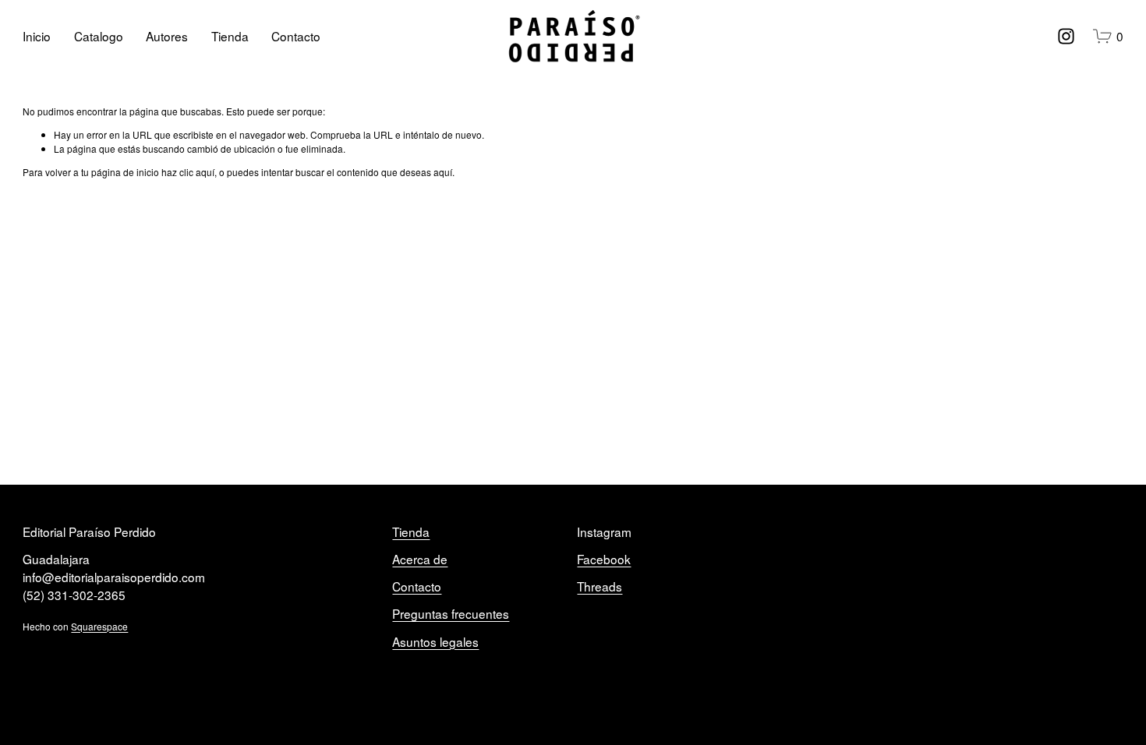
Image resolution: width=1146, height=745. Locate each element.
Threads (599, 586)
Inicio (37, 35)
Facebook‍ (604, 558)
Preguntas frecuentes (450, 613)
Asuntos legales (435, 641)
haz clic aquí (187, 171)
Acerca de (419, 558)
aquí (442, 171)
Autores (167, 35)
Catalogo (98, 35)
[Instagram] (1066, 36)
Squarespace (99, 626)
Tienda (230, 35)
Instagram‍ (604, 531)
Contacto (295, 35)
